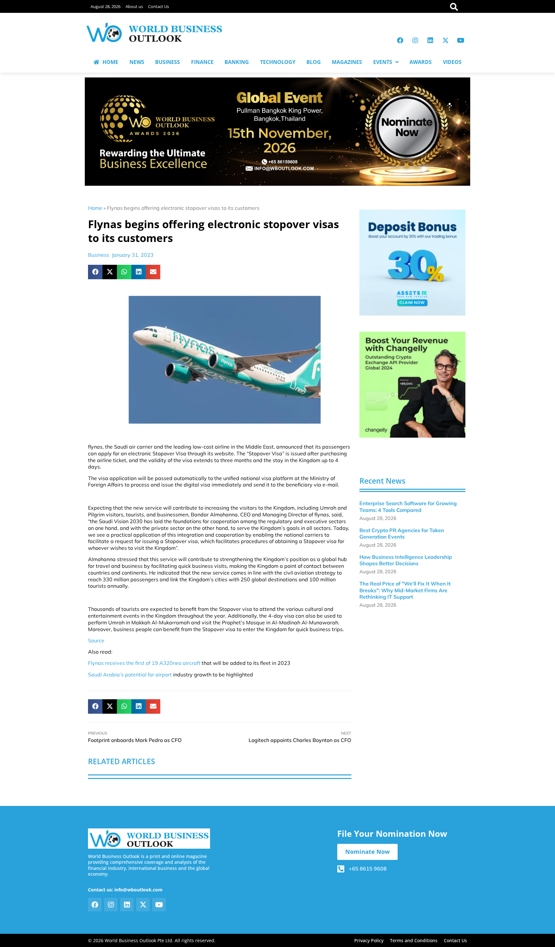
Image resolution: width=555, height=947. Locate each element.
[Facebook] (400, 40)
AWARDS (421, 62)
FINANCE (202, 62)
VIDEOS (452, 62)
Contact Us (158, 6)
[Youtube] (460, 40)
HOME (110, 62)
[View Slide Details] (412, 263)
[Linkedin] (430, 40)
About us (134, 6)
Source (96, 640)
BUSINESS (167, 62)
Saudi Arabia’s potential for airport (130, 674)
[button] (95, 272)
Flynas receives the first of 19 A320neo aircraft (144, 663)
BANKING (237, 62)
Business (98, 255)
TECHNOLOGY (277, 62)
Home (95, 208)
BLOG (313, 62)
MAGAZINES (347, 62)
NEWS (136, 62)
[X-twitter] (445, 40)
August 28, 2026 (105, 6)
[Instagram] (415, 40)
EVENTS (382, 62)
